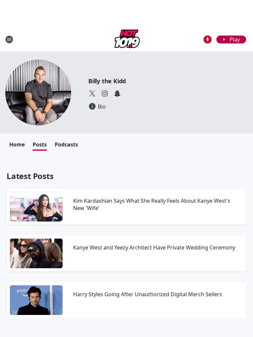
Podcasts (66, 144)
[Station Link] (126, 39)
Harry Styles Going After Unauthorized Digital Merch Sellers (147, 294)
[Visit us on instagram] (105, 93)
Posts (40, 144)
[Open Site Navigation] (9, 39)
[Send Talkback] (207, 39)
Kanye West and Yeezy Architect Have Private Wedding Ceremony (154, 247)
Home (17, 144)
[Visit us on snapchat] (117, 93)
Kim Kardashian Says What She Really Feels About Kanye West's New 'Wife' (151, 204)
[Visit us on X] (92, 93)
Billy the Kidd (107, 81)
